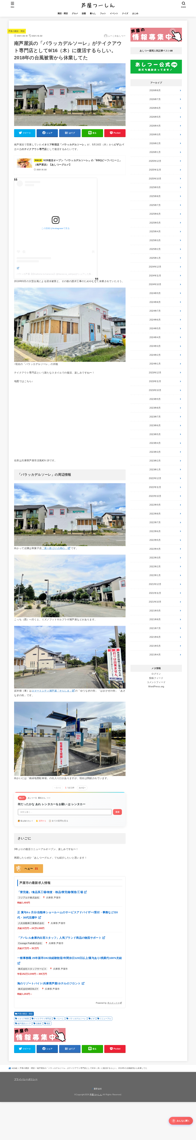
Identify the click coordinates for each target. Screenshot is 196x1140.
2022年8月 (155, 513)
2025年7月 (155, 205)
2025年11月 (155, 170)
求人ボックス (113, 1003)
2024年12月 (155, 267)
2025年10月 (155, 178)
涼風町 (38, 1023)
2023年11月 (155, 381)
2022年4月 (155, 549)
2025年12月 (155, 161)
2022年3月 (155, 557)
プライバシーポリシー (26, 1079)
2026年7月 (155, 99)
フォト (103, 13)
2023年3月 (155, 452)
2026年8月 (155, 90)
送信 (117, 812)
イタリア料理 (23, 1019)
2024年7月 (155, 311)
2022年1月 (155, 575)
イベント (114, 13)
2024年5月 (155, 328)
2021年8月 (155, 619)
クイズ (125, 13)
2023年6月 (155, 425)
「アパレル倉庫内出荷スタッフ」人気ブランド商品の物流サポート (59, 937)
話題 (84, 13)
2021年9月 (155, 610)
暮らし (93, 13)
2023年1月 (155, 469)
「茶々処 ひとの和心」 (55, 548)
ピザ (93, 1019)
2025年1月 (155, 258)
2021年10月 (155, 602)
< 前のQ (57, 788)
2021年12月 (155, 584)
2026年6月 (155, 108)
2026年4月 (155, 126)
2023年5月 (155, 434)
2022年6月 (155, 531)
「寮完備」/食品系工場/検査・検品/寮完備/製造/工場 (50, 892)
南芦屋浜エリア (24, 1023)
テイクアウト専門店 (42, 1019)
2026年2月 (155, 143)
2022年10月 (155, 496)
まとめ (135, 13)
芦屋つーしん (96, 1094)
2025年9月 (155, 187)
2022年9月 (155, 505)
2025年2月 (155, 249)
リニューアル (105, 1019)
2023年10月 (155, 390)
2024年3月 (155, 346)
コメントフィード (156, 682)
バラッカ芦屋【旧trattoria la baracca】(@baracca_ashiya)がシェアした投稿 (55, 274)
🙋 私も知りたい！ (25, 821)
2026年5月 (155, 117)
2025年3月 (155, 240)
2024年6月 (155, 320)
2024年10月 (155, 284)
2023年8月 (155, 408)
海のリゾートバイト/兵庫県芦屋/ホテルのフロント (49, 983)
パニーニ (60, 1019)
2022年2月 (155, 566)
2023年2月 (155, 460)
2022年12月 (155, 478)
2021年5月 (155, 646)
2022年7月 (155, 522)
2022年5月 (155, 540)
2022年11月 (155, 487)
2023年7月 (155, 416)
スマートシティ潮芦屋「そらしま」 (52, 690)
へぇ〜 (31, 868)
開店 (48, 1023)
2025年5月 (155, 223)
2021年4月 (155, 654)
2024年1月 (155, 363)
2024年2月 (155, 355)
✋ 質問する (41, 821)
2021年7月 (155, 628)
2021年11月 (155, 593)
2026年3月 (155, 134)
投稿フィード (156, 678)
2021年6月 (155, 637)
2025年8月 (155, 196)
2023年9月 (155, 399)
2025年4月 (155, 231)
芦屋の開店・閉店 (16, 31)
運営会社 (98, 1089)
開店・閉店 (63, 13)
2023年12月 (155, 372)
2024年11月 (155, 275)
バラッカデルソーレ (77, 1019)
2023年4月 (155, 443)
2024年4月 (155, 337)
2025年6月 (155, 214)
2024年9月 (155, 293)
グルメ (75, 13)
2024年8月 (155, 302)
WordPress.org (156, 686)
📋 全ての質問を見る (58, 821)
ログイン (156, 674)
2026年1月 (155, 152)
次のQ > (82, 788)
